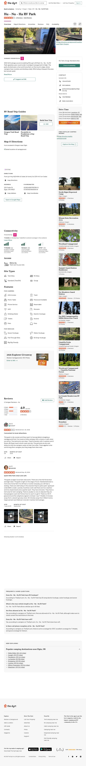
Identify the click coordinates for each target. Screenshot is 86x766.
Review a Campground (11, 719)
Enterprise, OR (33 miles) (16, 661)
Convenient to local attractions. (15, 433)
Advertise (27, 723)
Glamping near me (49, 729)
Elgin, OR (31, 9)
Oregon (24, 9)
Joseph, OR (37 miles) (15, 655)
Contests (7, 729)
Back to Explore (9, 9)
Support (26, 736)
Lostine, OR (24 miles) (15, 663)
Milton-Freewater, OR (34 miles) (19, 665)
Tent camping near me (51, 719)
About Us (27, 726)
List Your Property (68, 3)
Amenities (31, 24)
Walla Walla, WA (76, 114)
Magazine (7, 733)
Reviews (41, 24)
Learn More (8, 240)
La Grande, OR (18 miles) (16, 659)
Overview (7, 24)
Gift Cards (7, 726)
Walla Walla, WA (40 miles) (17, 653)
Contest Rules (32, 756)
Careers (26, 733)
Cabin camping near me (51, 726)
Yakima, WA (75, 118)
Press (26, 729)
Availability (55, 24)
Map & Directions (19, 24)
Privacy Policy (42, 756)
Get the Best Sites (54, 3)
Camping (18, 9)
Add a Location (8, 723)
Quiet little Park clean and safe (15, 476)
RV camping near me (50, 723)
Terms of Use (51, 756)
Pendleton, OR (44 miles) (16, 657)
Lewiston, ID (75, 112)
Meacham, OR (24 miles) (16, 667)
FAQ (47, 24)
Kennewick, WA (76, 116)
